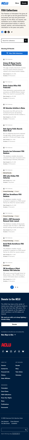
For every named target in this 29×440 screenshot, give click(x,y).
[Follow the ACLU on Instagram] (11, 351)
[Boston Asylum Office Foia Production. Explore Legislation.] (14, 90)
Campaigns (4, 388)
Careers (3, 365)
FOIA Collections (6, 394)
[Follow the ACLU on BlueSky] (23, 351)
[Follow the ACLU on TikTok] (15, 351)
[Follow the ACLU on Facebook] (3, 351)
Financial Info (5, 372)
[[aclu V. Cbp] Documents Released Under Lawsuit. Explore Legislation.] (14, 223)
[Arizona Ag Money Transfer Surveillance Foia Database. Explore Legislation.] (14, 67)
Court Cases (4, 391)
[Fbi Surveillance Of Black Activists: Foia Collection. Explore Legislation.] (14, 272)
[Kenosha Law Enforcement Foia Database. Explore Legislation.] (14, 156)
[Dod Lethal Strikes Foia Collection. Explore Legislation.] (14, 176)
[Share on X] (5, 32)
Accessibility (14, 423)
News (2, 401)
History (3, 375)
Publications (5, 404)
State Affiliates (5, 378)
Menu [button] (17, 3)
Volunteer (18, 375)
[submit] (26, 40)
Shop (17, 368)
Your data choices (5, 423)
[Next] (18, 287)
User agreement (5, 421)
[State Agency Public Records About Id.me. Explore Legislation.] (14, 133)
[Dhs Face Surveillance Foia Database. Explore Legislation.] (14, 198)
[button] (9, 32)
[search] (26, 430)
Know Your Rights (6, 397)
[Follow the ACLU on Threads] (19, 351)
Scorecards (4, 407)
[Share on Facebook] (2, 32)
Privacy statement (15, 421)
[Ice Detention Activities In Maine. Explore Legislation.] (14, 112)
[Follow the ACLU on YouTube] (7, 351)
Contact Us (4, 368)
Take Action (19, 372)
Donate (24, 3)
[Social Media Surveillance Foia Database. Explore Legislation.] (14, 247)
